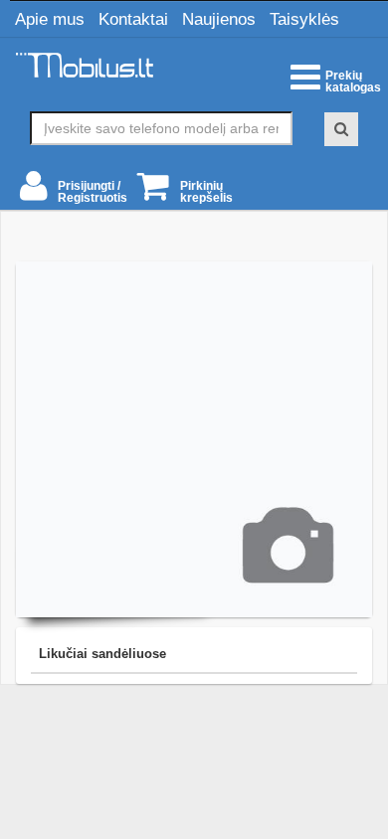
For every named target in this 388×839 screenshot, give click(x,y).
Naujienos (219, 19)
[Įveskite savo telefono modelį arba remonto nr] (341, 129)
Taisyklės (304, 19)
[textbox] (161, 128)
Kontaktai (133, 19)
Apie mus (50, 19)
